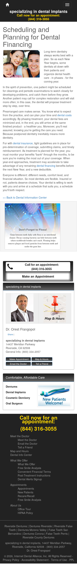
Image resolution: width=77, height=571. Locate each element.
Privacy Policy (11, 560)
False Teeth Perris (57, 533)
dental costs (64, 115)
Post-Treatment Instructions (34, 475)
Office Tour (24, 509)
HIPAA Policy (25, 513)
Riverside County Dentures (38, 537)
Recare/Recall (26, 496)
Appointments (18, 485)
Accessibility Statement (35, 560)
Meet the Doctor (19, 436)
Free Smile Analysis (29, 468)
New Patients (25, 492)
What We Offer (19, 460)
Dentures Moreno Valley (32, 530)
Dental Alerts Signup (30, 479)
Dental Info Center (21, 455)
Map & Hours (41, 359)
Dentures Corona (33, 533)
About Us (15, 505)
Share (10, 334)
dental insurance (23, 143)
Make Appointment (19, 359)
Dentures (11, 386)
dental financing (46, 166)
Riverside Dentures (15, 526)
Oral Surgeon (14, 403)
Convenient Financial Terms (34, 471)
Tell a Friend (42, 363)
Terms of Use (59, 560)
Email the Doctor (18, 363)
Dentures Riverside (40, 526)
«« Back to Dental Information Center (25, 197)
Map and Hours (19, 451)
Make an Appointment (38, 276)
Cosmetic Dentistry (18, 398)
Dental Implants (16, 392)
